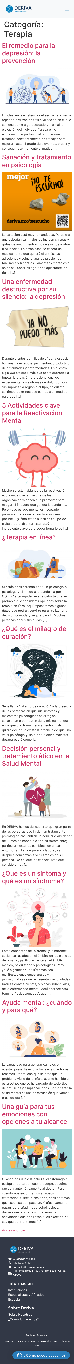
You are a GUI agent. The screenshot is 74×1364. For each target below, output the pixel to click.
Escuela (14, 1299)
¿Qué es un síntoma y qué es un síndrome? (34, 877)
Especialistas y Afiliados (26, 1295)
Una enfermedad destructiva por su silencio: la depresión (33, 289)
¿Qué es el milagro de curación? (34, 632)
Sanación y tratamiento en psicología (36, 160)
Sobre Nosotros (20, 1314)
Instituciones (17, 1290)
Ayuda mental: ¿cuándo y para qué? (37, 1006)
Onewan (37, 1344)
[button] (41, 1355)
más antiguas (14, 1230)
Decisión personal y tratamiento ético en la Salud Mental (35, 756)
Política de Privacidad (37, 1335)
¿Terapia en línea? (29, 537)
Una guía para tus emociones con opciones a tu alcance (34, 1114)
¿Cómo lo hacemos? (23, 1319)
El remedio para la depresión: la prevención (28, 53)
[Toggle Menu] (67, 9)
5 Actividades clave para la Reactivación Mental (32, 413)
